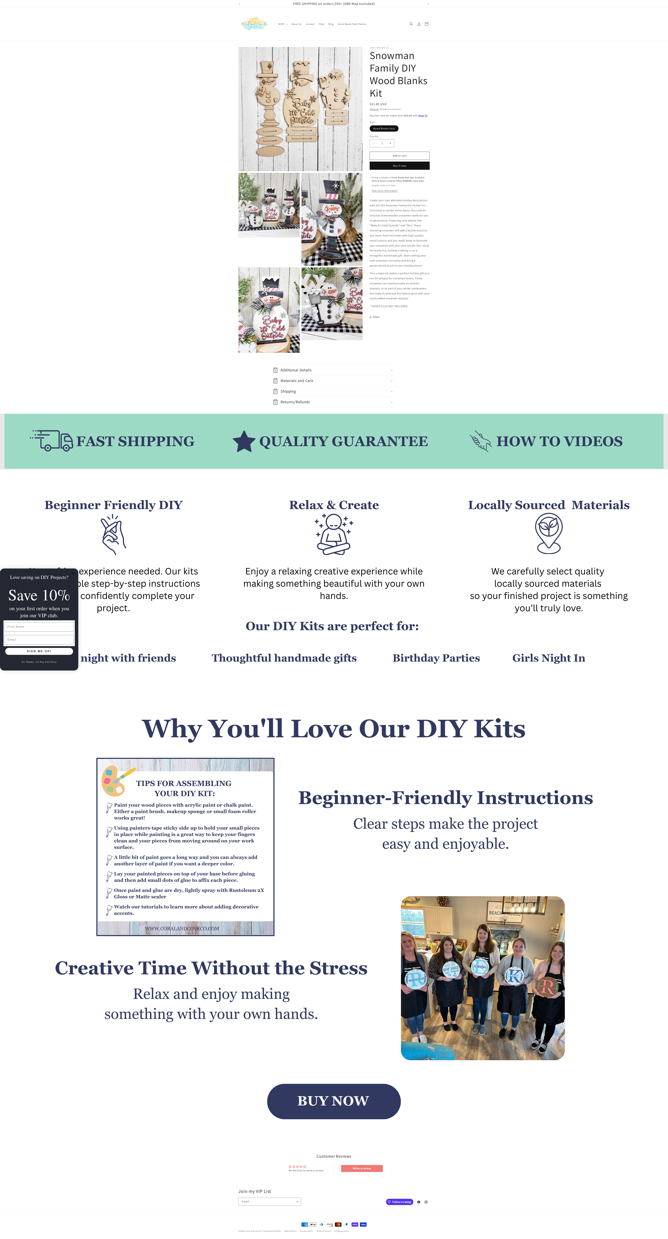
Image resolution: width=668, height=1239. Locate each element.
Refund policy (290, 1231)
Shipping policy (341, 1231)
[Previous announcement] (239, 4)
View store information (384, 190)
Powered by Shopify (272, 1231)
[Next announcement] (428, 4)
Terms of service (323, 1231)
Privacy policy (306, 1231)
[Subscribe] (297, 1202)
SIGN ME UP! (39, 651)
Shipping (374, 109)
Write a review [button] (362, 1168)
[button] (282, 24)
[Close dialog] (73, 573)
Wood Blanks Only (384, 128)
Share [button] (376, 316)
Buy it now (399, 165)
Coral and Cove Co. (254, 1231)
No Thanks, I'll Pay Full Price (39, 661)
